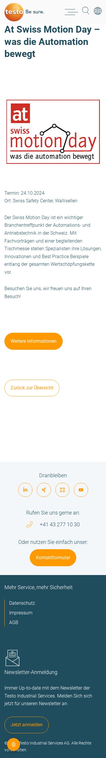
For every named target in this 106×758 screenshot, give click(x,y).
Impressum (20, 613)
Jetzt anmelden (27, 724)
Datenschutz (22, 603)
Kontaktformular (53, 557)
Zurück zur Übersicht (32, 388)
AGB (13, 622)
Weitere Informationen (34, 341)
